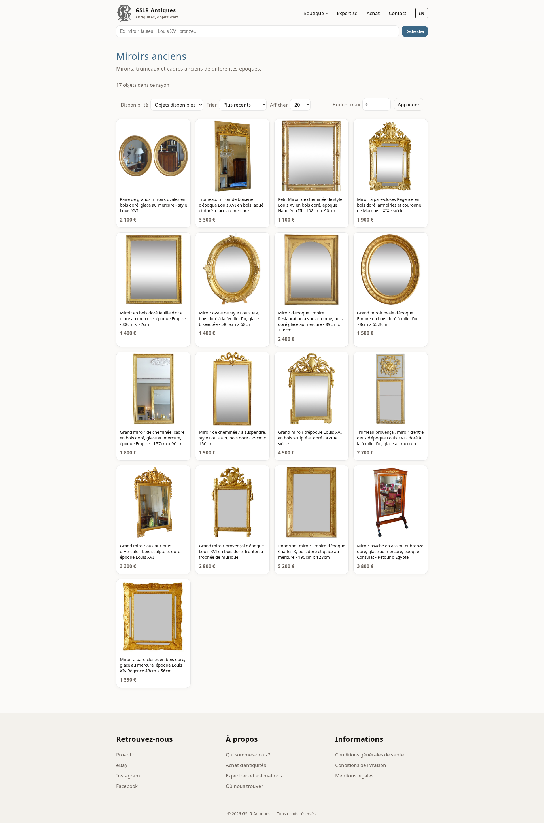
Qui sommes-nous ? (248, 754)
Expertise (347, 13)
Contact (397, 13)
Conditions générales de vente (369, 754)
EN (421, 13)
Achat (373, 13)
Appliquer (409, 104)
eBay (122, 765)
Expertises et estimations (254, 775)
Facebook (127, 786)
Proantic (125, 754)
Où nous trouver (244, 786)
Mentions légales (354, 775)
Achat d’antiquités (246, 765)
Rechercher (414, 31)
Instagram (128, 775)
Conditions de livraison (360, 765)
